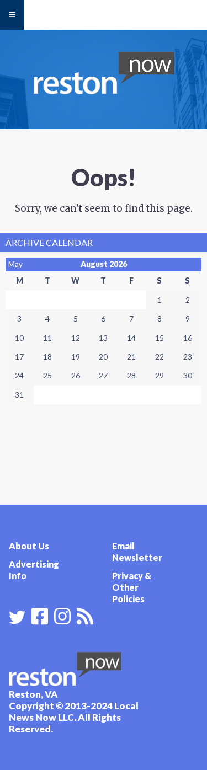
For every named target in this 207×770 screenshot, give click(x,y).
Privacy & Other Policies (131, 587)
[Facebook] (39, 615)
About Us (29, 546)
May (15, 264)
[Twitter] (17, 617)
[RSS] (85, 615)
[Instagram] (62, 615)
